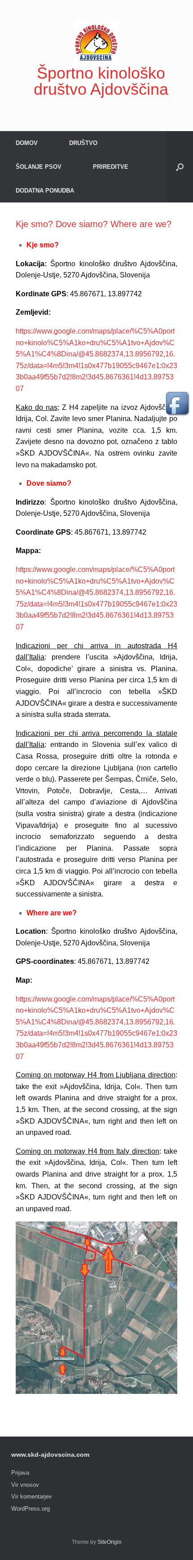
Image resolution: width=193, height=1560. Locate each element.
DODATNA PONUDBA (45, 190)
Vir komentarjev (31, 1496)
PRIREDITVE (110, 166)
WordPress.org (30, 1508)
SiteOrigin (109, 1542)
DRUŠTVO (83, 143)
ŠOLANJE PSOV (38, 166)
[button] (180, 166)
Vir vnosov (25, 1484)
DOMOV (27, 143)
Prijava (20, 1472)
